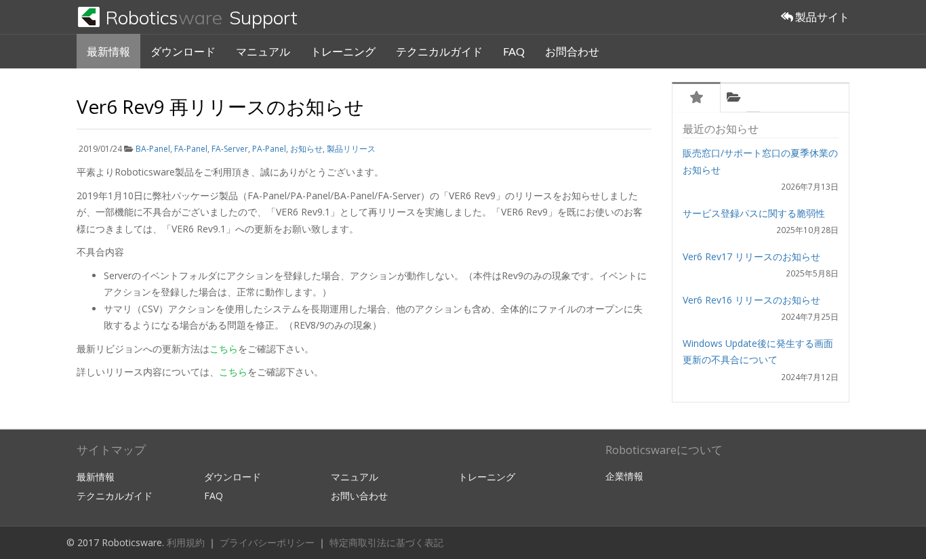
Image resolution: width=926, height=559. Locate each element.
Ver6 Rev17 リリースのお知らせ (751, 256)
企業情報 (624, 476)
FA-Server (230, 148)
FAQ (514, 51)
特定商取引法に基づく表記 (386, 542)
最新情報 (108, 51)
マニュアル (263, 51)
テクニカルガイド (439, 51)
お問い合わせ (359, 495)
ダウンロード (183, 51)
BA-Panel (153, 148)
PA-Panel (269, 148)
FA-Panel (190, 148)
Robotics (201, 17)
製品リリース (351, 148)
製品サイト (821, 16)
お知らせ (306, 148)
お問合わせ (572, 51)
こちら (223, 348)
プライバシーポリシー (268, 542)
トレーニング (343, 51)
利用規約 (187, 542)
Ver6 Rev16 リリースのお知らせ (751, 299)
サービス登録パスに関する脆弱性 (754, 213)
